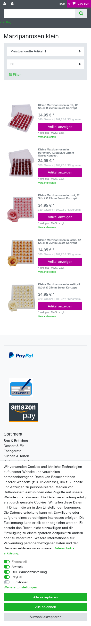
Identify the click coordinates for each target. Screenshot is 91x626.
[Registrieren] (13, 4)
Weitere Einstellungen (20, 587)
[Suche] (81, 13)
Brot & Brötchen (16, 441)
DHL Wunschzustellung (29, 572)
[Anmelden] (5, 4)
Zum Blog (5, 22)
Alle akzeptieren (45, 597)
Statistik (17, 567)
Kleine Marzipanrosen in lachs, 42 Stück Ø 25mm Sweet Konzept (59, 241)
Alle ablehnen (45, 607)
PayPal (16, 577)
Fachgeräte (12, 451)
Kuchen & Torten (16, 456)
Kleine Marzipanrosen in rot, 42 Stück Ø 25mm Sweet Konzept (58, 106)
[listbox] (20, 118)
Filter (16, 74)
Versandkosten (47, 136)
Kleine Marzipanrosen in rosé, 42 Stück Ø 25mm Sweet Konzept (59, 197)
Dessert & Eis (14, 446)
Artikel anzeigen (60, 127)
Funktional (19, 582)
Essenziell (19, 562)
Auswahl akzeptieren (45, 617)
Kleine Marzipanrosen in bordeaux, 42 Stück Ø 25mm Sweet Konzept (56, 152)
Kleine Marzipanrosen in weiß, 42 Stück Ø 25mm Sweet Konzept (59, 286)
